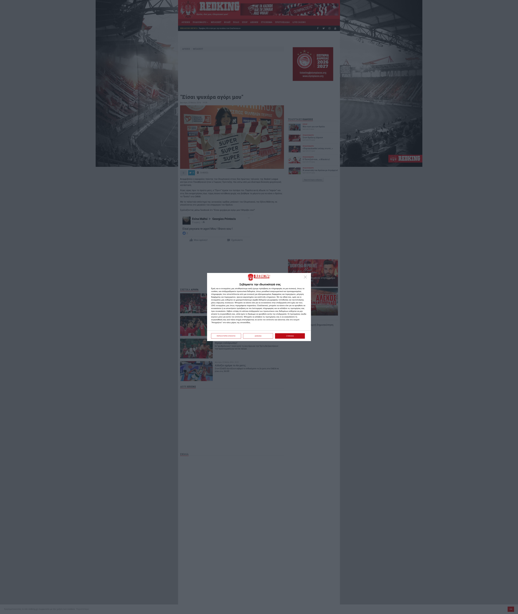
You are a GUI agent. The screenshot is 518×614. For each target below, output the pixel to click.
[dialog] (259, 307)
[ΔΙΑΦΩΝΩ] (306, 278)
